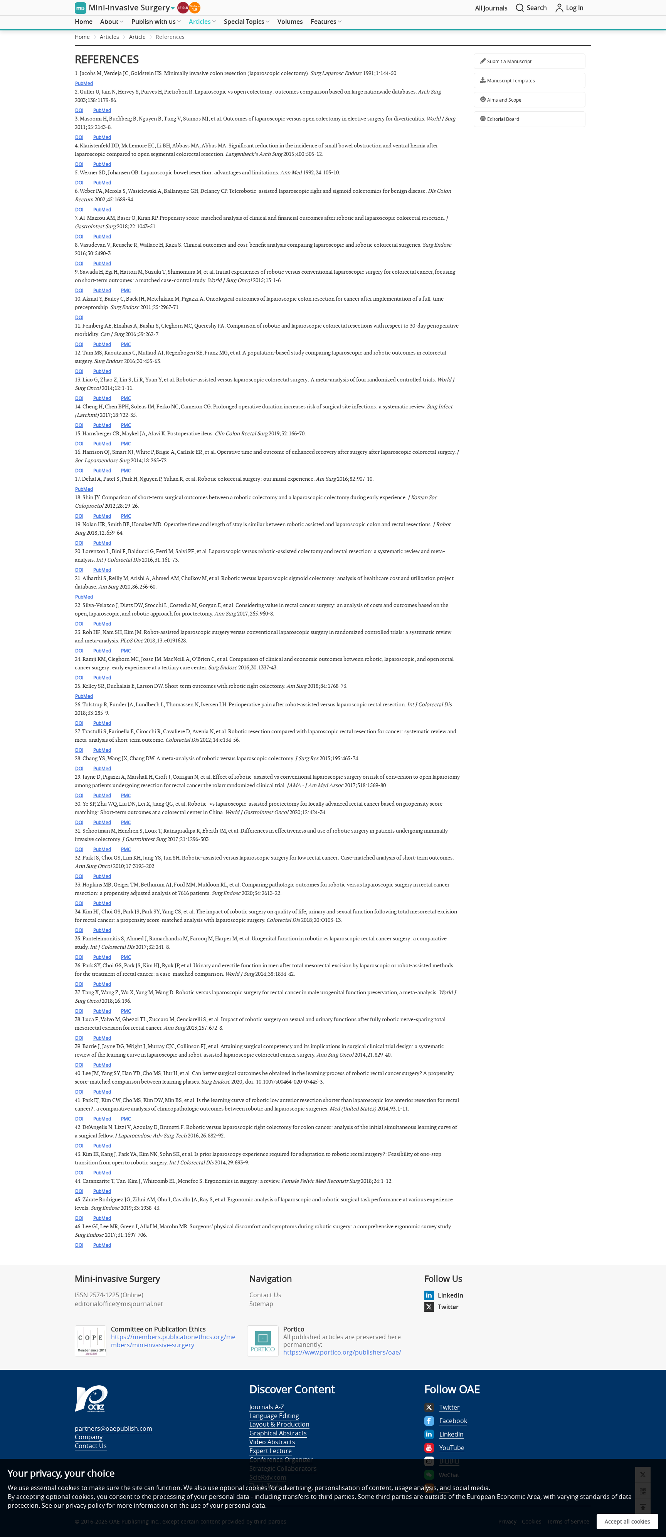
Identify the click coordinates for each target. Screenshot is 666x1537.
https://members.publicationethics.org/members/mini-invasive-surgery (173, 1341)
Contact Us (265, 1295)
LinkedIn (450, 1295)
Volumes (290, 21)
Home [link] (82, 36)
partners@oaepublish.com (113, 1428)
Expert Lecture (270, 1451)
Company (89, 1437)
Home (83, 21)
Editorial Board (502, 119)
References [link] (170, 36)
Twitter (448, 1307)
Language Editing (274, 1416)
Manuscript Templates (510, 80)
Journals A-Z (266, 1407)
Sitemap (261, 1304)
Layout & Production (279, 1424)
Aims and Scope (503, 100)
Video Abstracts (272, 1442)
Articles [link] (109, 36)
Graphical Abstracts (278, 1433)
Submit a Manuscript (508, 61)
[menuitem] (83, 22)
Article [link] (137, 36)
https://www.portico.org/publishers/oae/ (342, 1352)
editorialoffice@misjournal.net (119, 1304)
